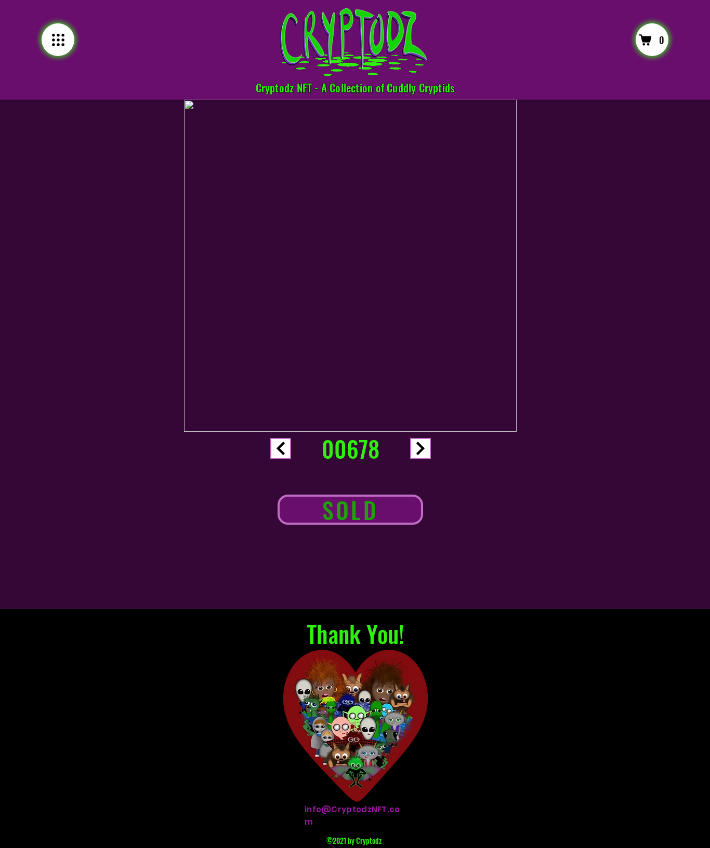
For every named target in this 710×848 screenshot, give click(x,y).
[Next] (280, 448)
